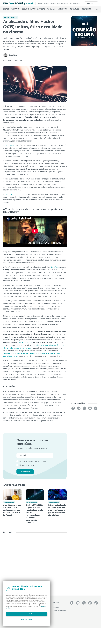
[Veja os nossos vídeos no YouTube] (77, 603)
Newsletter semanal (26, 465)
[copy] (95, 408)
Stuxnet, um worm (25, 342)
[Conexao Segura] (84, 32)
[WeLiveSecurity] (19, 3)
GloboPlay (54, 267)
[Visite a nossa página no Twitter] (84, 603)
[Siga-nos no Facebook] (71, 603)
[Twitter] (84, 408)
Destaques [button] (74, 9)
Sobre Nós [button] (86, 9)
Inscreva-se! (25, 471)
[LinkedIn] (78, 408)
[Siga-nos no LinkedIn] (90, 603)
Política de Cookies (59, 610)
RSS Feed (56, 602)
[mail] (90, 408)
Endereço (56, 607)
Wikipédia (8, 194)
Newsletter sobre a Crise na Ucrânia (32, 461)
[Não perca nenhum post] (96, 603)
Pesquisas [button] (51, 9)
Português (89, 3)
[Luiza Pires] (6, 55)
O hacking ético (9, 145)
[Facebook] (73, 408)
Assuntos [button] (62, 9)
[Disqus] (35, 563)
